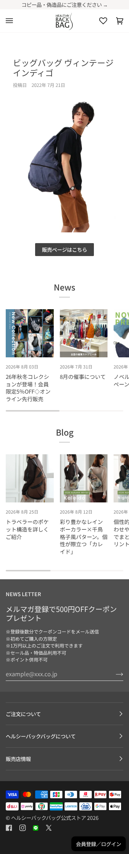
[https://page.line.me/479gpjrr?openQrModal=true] (35, 828)
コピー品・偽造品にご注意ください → (65, 4)
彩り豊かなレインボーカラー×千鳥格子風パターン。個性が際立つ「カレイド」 (84, 536)
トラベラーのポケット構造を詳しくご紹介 (27, 529)
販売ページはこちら (64, 249)
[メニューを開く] (14, 20)
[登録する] (113, 673)
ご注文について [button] (23, 714)
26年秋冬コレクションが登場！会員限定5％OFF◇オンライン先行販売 (28, 388)
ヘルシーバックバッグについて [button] (41, 736)
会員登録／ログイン (98, 844)
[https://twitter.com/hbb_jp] (49, 828)
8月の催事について (83, 376)
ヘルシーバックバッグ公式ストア (48, 817)
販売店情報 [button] (18, 758)
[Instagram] (22, 828)
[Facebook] (9, 828)
